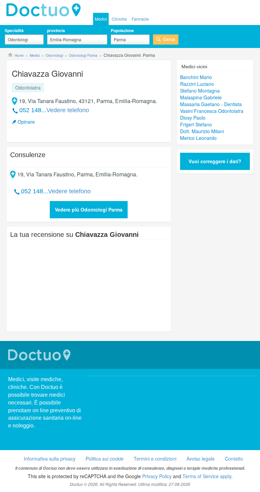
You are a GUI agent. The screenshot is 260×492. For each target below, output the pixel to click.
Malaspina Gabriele (201, 97)
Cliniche (119, 19)
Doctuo (40, 355)
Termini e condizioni (155, 458)
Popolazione (122, 30)
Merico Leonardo (198, 137)
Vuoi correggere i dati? (215, 161)
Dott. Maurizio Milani (202, 131)
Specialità (14, 30)
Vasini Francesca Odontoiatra (211, 110)
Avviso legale (201, 458)
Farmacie (140, 19)
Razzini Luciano (197, 83)
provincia (56, 30)
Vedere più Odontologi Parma (89, 209)
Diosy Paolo (192, 117)
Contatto (234, 458)
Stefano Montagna (200, 90)
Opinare (26, 121)
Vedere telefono (67, 110)
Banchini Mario (196, 77)
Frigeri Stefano (196, 124)
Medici (101, 19)
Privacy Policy (157, 476)
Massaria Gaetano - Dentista (211, 104)
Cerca (169, 39)
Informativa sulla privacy (49, 458)
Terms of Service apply (206, 476)
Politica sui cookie (105, 458)
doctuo (45, 10)
